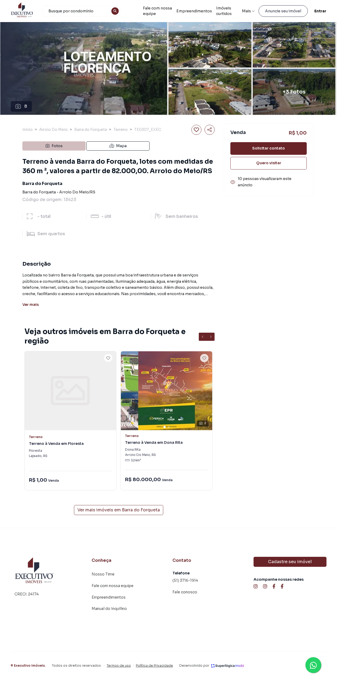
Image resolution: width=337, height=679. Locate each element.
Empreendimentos (194, 11)
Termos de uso (119, 665)
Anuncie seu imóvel (283, 11)
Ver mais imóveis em (118, 510)
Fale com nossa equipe (157, 11)
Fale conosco (184, 592)
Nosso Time (103, 574)
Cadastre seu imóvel (290, 561)
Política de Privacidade (154, 665)
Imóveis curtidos (224, 11)
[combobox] (81, 11)
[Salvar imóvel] (196, 130)
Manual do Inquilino (109, 608)
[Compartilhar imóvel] (210, 130)
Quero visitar (268, 163)
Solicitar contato (268, 148)
